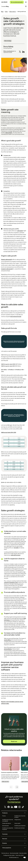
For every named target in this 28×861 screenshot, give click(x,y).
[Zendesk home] (4, 2)
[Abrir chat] (24, 857)
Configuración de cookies (9, 855)
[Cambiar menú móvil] (25, 2)
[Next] (17, 787)
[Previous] (11, 787)
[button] (12, 813)
